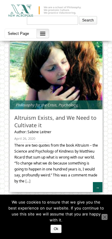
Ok (56, 229)
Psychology (68, 105)
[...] (27, 181)
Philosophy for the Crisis (36, 105)
